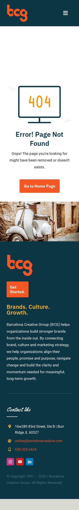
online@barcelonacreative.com (39, 441)
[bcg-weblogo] (17, 6)
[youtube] (20, 461)
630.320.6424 (25, 449)
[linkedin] (29, 461)
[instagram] (10, 461)
